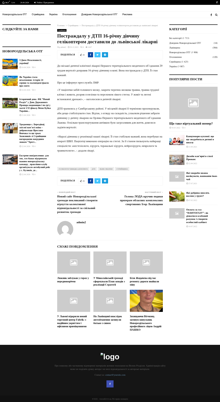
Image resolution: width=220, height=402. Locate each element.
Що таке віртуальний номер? (191, 123)
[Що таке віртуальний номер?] (193, 103)
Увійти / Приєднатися (45, 2)
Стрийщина (38, 14)
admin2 (63, 47)
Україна (53, 14)
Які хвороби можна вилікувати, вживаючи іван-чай (202, 176)
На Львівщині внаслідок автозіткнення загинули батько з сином (107, 319)
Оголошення (69, 14)
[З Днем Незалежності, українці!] (10, 64)
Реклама (127, 14)
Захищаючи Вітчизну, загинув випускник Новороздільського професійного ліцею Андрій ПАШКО (145, 323)
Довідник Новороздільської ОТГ (99, 14)
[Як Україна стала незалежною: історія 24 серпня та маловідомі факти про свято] (10, 81)
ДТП (93, 169)
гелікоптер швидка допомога (73, 169)
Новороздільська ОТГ (14, 14)
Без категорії (175, 38)
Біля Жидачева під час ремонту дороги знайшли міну (144, 281)
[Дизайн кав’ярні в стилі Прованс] (177, 160)
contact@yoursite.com (115, 374)
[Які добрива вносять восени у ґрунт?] (177, 196)
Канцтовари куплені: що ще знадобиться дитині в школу (200, 139)
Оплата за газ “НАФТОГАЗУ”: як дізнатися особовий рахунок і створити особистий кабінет (197, 215)
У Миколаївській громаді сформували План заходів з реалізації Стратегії (109, 281)
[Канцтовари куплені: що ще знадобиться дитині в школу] (177, 140)
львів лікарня (105, 169)
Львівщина (174, 47)
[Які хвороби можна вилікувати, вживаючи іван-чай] (177, 177)
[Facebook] (212, 15)
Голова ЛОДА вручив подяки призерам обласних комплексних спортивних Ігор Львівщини (141, 200)
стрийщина (122, 169)
